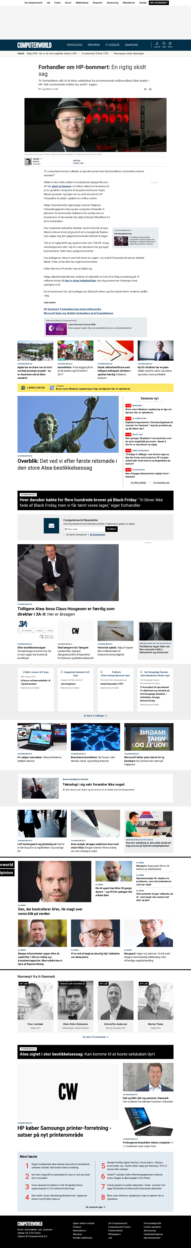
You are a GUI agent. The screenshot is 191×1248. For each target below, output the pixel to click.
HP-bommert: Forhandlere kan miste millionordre (72, 309)
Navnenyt (77, 1234)
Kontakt (143, 2)
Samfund (131, 45)
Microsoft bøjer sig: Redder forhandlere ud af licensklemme (78, 313)
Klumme (22, 905)
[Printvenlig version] (150, 89)
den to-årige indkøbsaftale (80, 280)
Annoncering (112, 2)
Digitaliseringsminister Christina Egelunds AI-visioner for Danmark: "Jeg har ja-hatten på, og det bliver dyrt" (149, 425)
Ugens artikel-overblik (83, 1223)
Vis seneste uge (161, 482)
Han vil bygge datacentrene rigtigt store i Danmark (83, 389)
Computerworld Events (119, 1227)
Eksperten (97, 2)
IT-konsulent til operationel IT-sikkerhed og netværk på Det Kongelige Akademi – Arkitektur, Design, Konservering (154, 694)
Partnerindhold (115, 1230)
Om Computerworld (33, 2)
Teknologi (74, 45)
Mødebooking (82, 2)
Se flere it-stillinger (94, 715)
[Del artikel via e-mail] (146, 89)
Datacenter (138, 470)
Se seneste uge (94, 1207)
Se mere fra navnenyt (94, 1037)
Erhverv (94, 45)
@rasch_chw (78, 163)
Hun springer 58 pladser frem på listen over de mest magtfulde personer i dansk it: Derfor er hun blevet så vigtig (148, 441)
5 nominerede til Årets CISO (95, 53)
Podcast (77, 1227)
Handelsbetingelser (153, 1234)
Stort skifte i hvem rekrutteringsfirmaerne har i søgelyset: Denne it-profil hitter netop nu (59, 1197)
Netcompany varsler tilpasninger (129, 53)
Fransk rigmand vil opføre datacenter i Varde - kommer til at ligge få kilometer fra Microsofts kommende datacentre (136, 1187)
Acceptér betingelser (76, 534)
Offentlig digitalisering (123, 234)
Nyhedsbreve (129, 2)
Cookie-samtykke (152, 1227)
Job (48, 2)
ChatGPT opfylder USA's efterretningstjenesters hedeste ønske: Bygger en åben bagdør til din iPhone (135, 1176)
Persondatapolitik (152, 1223)
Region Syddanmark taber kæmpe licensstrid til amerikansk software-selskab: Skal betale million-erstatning (60, 1166)
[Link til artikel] (35, 351)
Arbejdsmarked (140, 451)
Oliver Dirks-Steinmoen (75, 1024)
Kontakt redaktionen (82, 1238)
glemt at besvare (61, 186)
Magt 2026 (137, 434)
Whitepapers (114, 1234)
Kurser (68, 2)
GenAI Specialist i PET (112, 684)
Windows (137, 406)
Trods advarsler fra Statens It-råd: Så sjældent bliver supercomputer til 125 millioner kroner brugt (56, 1187)
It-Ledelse (113, 45)
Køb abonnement (159, 2)
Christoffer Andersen (115, 1024)
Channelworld (24, 364)
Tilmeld (111, 529)
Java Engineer (68, 684)
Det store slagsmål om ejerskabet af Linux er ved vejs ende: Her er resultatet (60, 1176)
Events (58, 2)
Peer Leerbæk (35, 1024)
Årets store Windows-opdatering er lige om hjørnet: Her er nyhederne (135, 1197)
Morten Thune (155, 1024)
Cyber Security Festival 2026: (82, 324)
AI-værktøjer (139, 418)
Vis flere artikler (138, 482)
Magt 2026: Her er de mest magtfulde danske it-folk (51, 53)
